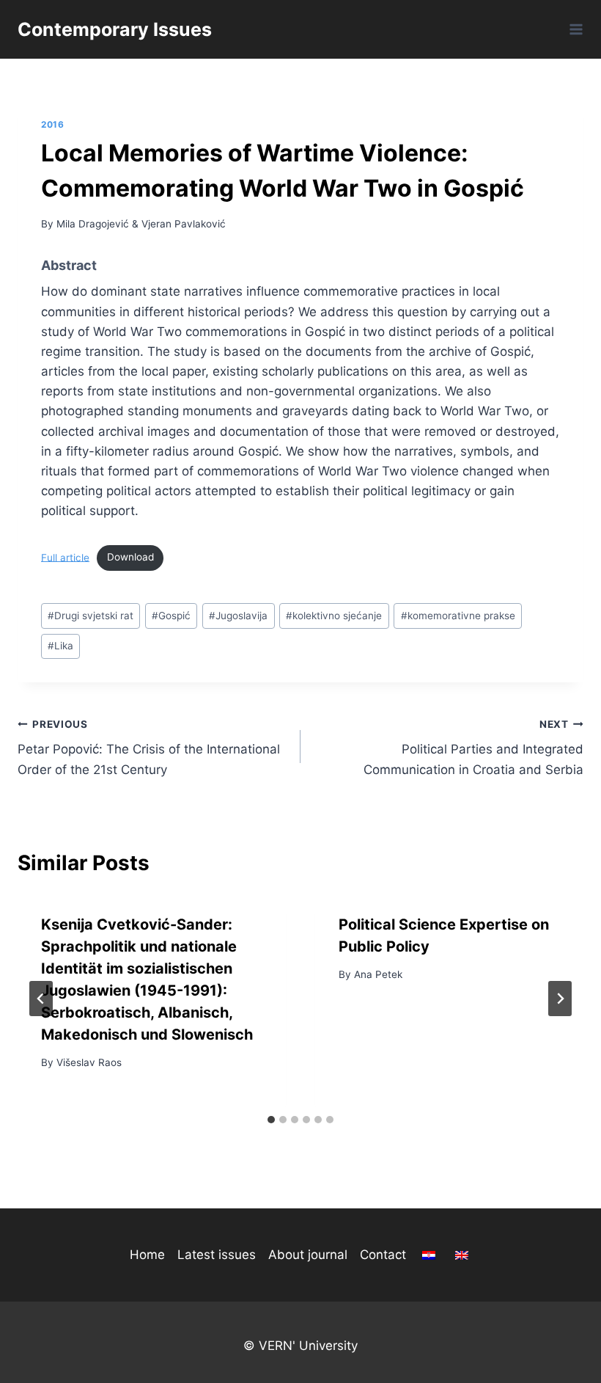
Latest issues (216, 1254)
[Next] (560, 998)
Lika (60, 646)
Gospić (171, 615)
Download (130, 557)
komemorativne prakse (458, 615)
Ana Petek (378, 974)
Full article (65, 557)
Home (147, 1254)
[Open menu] (573, 29)
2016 (52, 124)
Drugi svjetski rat (90, 615)
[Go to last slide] (41, 998)
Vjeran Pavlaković (183, 224)
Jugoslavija (238, 615)
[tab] (271, 1119)
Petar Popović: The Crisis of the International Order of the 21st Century (149, 747)
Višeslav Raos (89, 1062)
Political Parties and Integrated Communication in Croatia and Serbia (473, 747)
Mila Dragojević (92, 224)
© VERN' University (300, 1345)
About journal (307, 1254)
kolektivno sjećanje (334, 615)
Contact (383, 1254)
